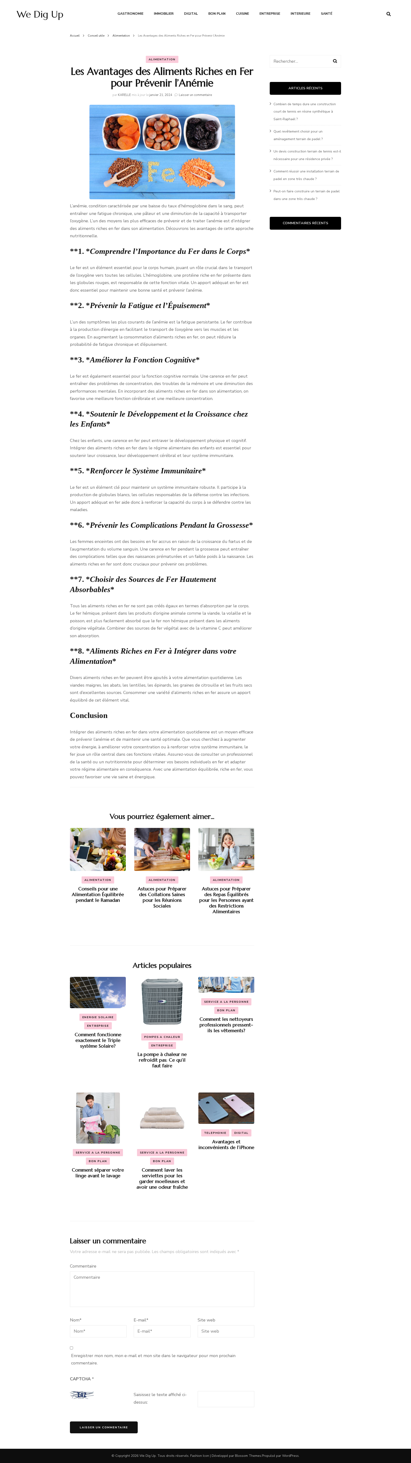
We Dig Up (40, 14)
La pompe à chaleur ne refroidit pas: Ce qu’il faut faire (162, 1060)
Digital (191, 13)
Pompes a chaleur (162, 1037)
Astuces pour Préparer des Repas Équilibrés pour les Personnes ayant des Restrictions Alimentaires (226, 900)
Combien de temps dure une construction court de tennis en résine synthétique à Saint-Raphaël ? (305, 111)
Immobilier (164, 13)
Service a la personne (226, 1002)
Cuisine (242, 13)
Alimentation (162, 59)
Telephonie (215, 1133)
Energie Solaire (98, 1017)
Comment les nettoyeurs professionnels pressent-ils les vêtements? (226, 1025)
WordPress (290, 1456)
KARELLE (124, 95)
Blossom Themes (248, 1456)
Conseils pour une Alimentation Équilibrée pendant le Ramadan (98, 894)
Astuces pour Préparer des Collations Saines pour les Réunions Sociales (162, 897)
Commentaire (83, 1266)
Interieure (300, 13)
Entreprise (269, 13)
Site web (206, 1320)
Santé (326, 13)
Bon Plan (216, 13)
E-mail (141, 1320)
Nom (76, 1320)
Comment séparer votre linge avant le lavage (98, 1173)
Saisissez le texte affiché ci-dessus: (160, 1398)
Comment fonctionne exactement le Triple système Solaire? (98, 1040)
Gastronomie (130, 13)
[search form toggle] (389, 14)
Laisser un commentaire (195, 95)
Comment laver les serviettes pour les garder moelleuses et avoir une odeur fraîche (162, 1178)
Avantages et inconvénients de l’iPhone (226, 1144)
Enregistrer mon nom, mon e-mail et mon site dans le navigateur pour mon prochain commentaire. (153, 1359)
